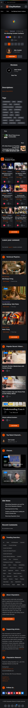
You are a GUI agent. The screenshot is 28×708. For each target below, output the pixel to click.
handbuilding (17, 109)
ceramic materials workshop (9, 556)
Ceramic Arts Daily (12, 545)
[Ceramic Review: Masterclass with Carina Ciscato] (14, 357)
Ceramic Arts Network (7, 548)
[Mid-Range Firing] (14, 267)
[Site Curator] (8, 51)
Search (24, 491)
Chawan (4, 559)
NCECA (17, 112)
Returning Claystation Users (12, 516)
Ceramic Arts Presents (7, 553)
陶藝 (23, 584)
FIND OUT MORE (8, 619)
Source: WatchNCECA (7, 91)
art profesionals (6, 101)
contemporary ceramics (8, 107)
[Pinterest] (11, 693)
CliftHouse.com (5, 678)
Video (7, 11)
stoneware (21, 117)
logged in (10, 247)
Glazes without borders (9, 417)
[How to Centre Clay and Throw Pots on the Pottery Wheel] (14, 382)
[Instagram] (9, 693)
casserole (22, 542)
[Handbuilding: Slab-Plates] (14, 293)
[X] (6, 693)
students (5, 120)
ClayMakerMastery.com (7, 668)
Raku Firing (6, 329)
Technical (12, 31)
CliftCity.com (5, 680)
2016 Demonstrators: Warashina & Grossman (7, 197)
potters (11, 115)
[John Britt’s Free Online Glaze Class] (14, 476)
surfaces (11, 120)
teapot (16, 579)
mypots (4, 570)
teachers (18, 120)
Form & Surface (6, 302)
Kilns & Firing (5, 276)
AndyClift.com (5, 677)
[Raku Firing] (14, 318)
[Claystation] (13, 6)
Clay (10, 104)
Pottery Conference (7, 117)
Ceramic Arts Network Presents (9, 550)
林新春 (18, 584)
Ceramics (19, 556)
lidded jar (20, 567)
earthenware (18, 107)
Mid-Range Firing (7, 279)
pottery (17, 115)
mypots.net (10, 570)
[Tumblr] (14, 693)
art (3, 542)
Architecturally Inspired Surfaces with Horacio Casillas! (20, 197)
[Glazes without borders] (14, 408)
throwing (5, 122)
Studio (21, 576)
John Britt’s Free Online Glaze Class (13, 481)
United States (12, 122)
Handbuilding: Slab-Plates (10, 304)
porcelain (5, 115)
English (4, 109)
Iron (11, 112)
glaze (10, 109)
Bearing (19, 101)
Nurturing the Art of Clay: (11, 508)
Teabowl (4, 579)
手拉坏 (13, 584)
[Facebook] (3, 693)
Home (2, 11)
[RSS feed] (20, 693)
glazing (14, 565)
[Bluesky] (22, 693)
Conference (16, 104)
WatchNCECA (21, 122)
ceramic (5, 104)
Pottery (6, 31)
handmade (5, 112)
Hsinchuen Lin (13, 567)
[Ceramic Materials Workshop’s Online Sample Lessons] (14, 461)
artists (14, 101)
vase (12, 581)
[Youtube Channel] (17, 693)
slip (15, 117)
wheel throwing (6, 584)
